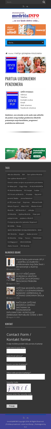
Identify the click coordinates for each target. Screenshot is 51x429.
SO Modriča (12, 238)
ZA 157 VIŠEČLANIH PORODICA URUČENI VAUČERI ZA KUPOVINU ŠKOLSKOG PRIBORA (27, 277)
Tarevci (27, 238)
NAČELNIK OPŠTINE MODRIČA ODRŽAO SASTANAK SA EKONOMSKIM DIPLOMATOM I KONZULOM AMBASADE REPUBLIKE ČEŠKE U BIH (25, 308)
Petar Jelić (36, 214)
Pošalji (12, 406)
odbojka (31, 210)
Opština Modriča (24, 214)
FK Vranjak (28, 190)
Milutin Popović (13, 206)
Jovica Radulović (26, 198)
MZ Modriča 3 (21, 210)
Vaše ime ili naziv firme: (16, 347)
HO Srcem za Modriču (16, 194)
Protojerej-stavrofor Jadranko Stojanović (22, 222)
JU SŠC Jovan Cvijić (14, 202)
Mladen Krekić (36, 206)
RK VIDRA (11, 226)
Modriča (10, 210)
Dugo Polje (23, 186)
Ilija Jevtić (38, 194)
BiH (23, 174)
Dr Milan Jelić (12, 186)
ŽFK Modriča (25, 246)
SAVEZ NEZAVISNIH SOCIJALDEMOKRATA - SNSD (24, 230)
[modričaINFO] (25, 19)
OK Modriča (12, 214)
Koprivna (26, 202)
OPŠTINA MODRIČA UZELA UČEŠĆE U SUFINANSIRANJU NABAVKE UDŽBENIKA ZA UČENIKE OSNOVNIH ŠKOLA (30, 292)
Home (10, 53)
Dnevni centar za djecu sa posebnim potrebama (25, 182)
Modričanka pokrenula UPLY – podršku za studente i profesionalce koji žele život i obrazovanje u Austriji (30, 263)
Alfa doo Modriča (14, 174)
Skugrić (21, 234)
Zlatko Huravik (13, 246)
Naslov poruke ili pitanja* (17, 364)
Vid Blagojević (13, 242)
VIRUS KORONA (25, 242)
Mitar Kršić (25, 206)
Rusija (19, 226)
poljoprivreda (13, 218)
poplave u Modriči (26, 218)
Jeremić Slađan (13, 198)
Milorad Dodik (37, 202)
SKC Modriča (12, 234)
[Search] (44, 2)
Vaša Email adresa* (15, 356)
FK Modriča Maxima (15, 190)
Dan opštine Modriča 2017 (17, 178)
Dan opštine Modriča (34, 174)
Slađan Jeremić (32, 234)
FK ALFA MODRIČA (36, 186)
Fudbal (36, 190)
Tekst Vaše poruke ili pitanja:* (19, 372)
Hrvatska (29, 194)
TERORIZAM (37, 238)
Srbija (20, 238)
